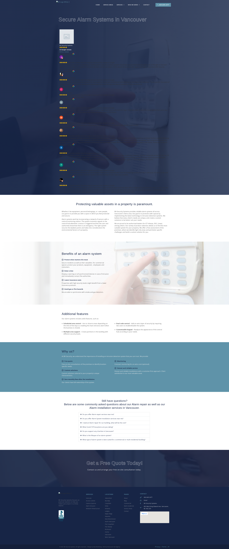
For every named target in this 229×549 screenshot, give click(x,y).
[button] (114, 414)
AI (168, 547)
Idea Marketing (97, 547)
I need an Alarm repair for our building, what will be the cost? (104, 423)
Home (98, 5)
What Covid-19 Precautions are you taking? (97, 427)
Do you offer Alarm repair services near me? (98, 414)
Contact (146, 5)
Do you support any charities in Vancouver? (98, 431)
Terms (164, 547)
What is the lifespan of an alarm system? (96, 435)
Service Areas (108, 5)
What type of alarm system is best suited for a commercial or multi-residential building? (113, 440)
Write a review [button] (64, 52)
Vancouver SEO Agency (113, 547)
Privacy (157, 547)
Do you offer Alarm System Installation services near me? (102, 419)
